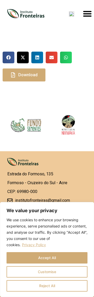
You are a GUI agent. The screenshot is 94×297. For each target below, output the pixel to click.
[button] (8, 57)
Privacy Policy (34, 245)
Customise (47, 272)
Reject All (47, 286)
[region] (47, 249)
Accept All (47, 257)
